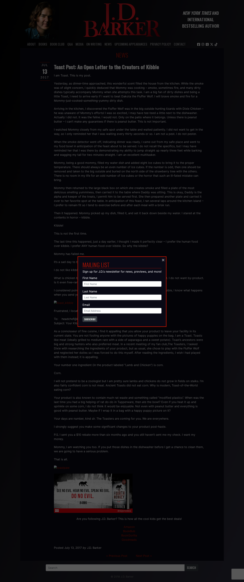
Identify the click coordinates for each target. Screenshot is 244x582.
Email (86, 305)
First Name (90, 278)
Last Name (90, 291)
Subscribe (90, 319)
